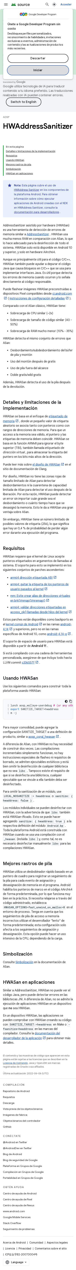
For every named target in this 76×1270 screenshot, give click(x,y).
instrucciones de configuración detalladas (37, 298)
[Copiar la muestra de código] (70, 701)
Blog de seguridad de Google (20, 1160)
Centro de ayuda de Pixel (17, 1199)
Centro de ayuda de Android (20, 1193)
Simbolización (24, 962)
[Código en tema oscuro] (66, 701)
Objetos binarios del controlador (21, 1120)
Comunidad (36, 1242)
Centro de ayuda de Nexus (18, 1205)
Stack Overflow (12, 1223)
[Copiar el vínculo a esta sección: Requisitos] (28, 549)
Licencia (10, 1248)
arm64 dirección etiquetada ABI (31, 578)
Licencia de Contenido (15, 1063)
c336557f (28, 662)
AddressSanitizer (38, 234)
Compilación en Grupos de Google (23, 1172)
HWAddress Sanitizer (26, 190)
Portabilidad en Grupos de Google (23, 1178)
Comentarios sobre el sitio (51, 1248)
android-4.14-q (57, 634)
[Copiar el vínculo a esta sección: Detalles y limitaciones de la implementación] (41, 408)
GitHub (7, 1126)
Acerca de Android (14, 1242)
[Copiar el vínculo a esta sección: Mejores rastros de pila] (55, 864)
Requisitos (9, 1097)
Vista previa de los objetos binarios (22, 1109)
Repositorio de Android (16, 1091)
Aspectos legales (57, 1242)
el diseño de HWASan (46, 464)
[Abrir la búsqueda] (47, 4)
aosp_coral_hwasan (41, 737)
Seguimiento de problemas (18, 1229)
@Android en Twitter (15, 1142)
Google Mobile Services (16, 1217)
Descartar (38, 58)
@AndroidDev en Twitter (17, 1148)
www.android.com (14, 1211)
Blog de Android (12, 1154)
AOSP (6, 117)
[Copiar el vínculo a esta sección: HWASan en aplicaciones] (58, 982)
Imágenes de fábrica (15, 1114)
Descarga (8, 1103)
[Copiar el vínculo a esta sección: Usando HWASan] (41, 678)
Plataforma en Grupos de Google (22, 1166)
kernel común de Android (22, 624)
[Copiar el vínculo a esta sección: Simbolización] (36, 954)
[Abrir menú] (6, 4)
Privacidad (25, 1248)
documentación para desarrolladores (36, 212)
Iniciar (38, 70)
